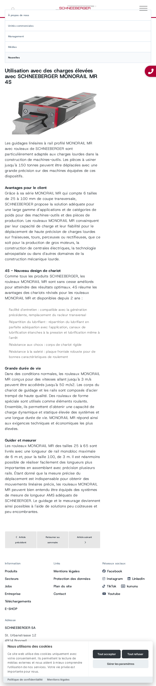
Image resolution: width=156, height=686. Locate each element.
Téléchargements (18, 601)
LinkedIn (138, 579)
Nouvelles (14, 57)
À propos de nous (18, 15)
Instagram (115, 579)
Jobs (8, 586)
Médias (12, 47)
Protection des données (72, 579)
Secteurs (12, 579)
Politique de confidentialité (25, 679)
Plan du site (63, 586)
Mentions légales (67, 571)
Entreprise (13, 594)
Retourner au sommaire (53, 540)
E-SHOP (11, 609)
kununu (132, 586)
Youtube (114, 594)
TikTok (111, 586)
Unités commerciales (21, 25)
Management (16, 36)
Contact (60, 594)
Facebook (114, 571)
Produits (11, 571)
